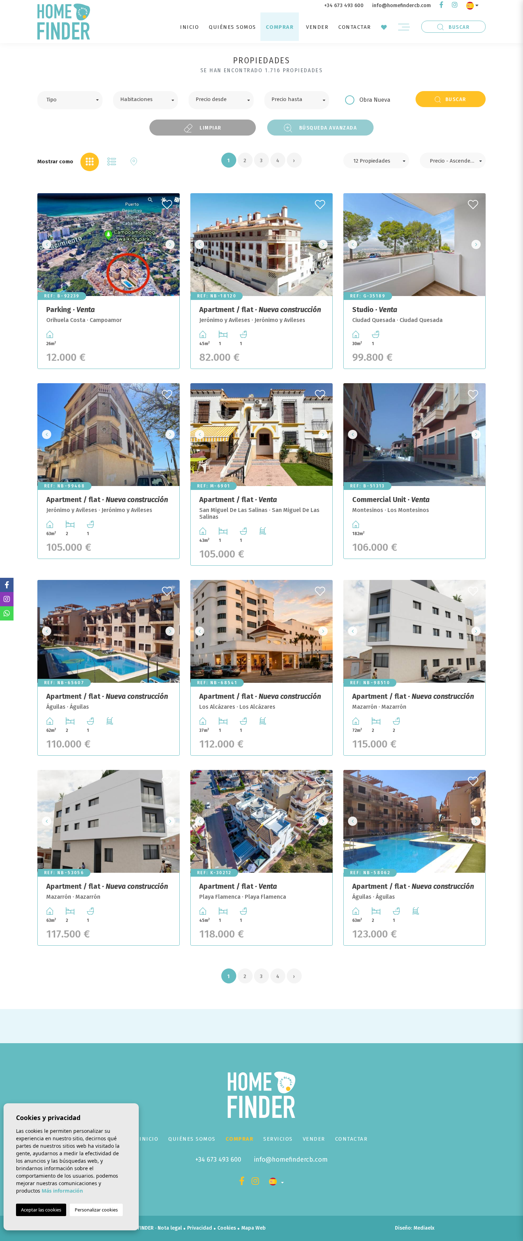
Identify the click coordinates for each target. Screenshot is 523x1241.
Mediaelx (423, 1228)
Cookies (226, 1228)
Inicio (189, 27)
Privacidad (199, 1228)
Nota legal (170, 1228)
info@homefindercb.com (401, 5)
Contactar (354, 27)
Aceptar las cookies (41, 1209)
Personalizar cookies (96, 1209)
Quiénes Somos (232, 27)
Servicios (278, 1139)
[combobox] (69, 100)
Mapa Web (253, 1228)
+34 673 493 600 (344, 5)
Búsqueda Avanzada (327, 128)
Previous (44, 244)
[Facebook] (441, 5)
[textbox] (75, 99)
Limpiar (210, 128)
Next (172, 244)
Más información (62, 1190)
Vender (317, 27)
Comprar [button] (280, 27)
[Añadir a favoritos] (168, 202)
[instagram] (455, 5)
